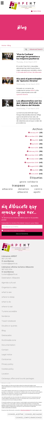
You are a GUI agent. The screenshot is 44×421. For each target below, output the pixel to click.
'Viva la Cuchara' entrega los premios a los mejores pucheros (28, 56)
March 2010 (34, 147)
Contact (5, 350)
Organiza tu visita (9, 287)
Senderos (6, 316)
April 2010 (34, 144)
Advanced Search (36, 49)
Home (4, 45)
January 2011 (34, 132)
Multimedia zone (9, 340)
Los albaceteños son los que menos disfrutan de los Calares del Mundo (29, 103)
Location (5, 374)
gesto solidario (29, 182)
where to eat (7, 307)
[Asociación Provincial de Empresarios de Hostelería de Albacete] (22, 5)
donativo (23, 189)
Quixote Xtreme (22, 94)
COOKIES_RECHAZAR (33, 414)
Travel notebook (9, 321)
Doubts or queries (9, 326)
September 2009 (32, 162)
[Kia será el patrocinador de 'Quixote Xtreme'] (7, 80)
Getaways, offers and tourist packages (18, 379)
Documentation (8, 345)
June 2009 (34, 174)
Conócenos (6, 359)
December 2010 (32, 136)
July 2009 (35, 170)
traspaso (18, 185)
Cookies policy (8, 369)
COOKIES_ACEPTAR (15, 414)
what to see (7, 292)
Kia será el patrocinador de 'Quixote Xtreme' (29, 79)
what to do (6, 302)
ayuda (34, 186)
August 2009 (34, 166)
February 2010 (33, 151)
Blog (9, 45)
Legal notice (7, 355)
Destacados (6, 335)
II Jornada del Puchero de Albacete (28, 72)
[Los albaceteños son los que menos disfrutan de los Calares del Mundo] (7, 103)
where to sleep (8, 297)
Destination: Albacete (11, 278)
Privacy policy (7, 364)
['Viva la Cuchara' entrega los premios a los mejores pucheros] (7, 56)
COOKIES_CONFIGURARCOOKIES (29, 418)
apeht (37, 192)
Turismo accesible (9, 311)
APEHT (32, 90)
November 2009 (32, 155)
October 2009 (33, 159)
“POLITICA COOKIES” (25, 410)
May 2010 (35, 140)
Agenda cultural (9, 283)
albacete (7, 189)
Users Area (36, 11)
